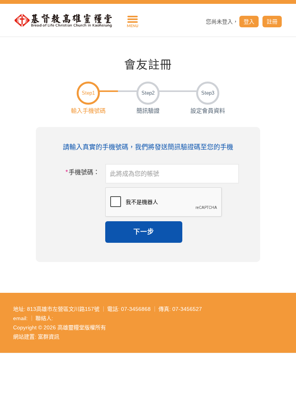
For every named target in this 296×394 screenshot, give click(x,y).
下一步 (143, 231)
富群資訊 (48, 337)
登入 (249, 21)
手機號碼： (82, 172)
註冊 (272, 21)
